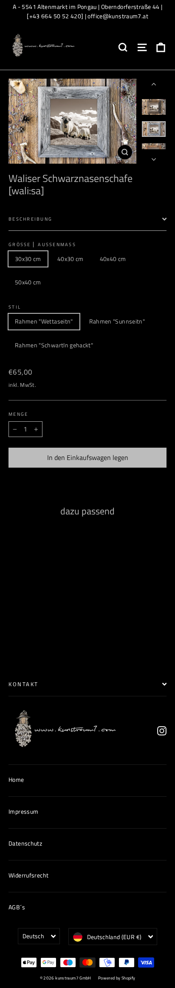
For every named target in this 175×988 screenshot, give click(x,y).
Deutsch (33, 935)
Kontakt (23, 684)
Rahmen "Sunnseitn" (117, 321)
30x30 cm (28, 258)
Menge (18, 414)
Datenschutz (25, 843)
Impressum (23, 811)
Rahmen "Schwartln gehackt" (54, 345)
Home (16, 779)
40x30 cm (70, 258)
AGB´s (16, 907)
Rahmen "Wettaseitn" (44, 321)
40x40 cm (113, 258)
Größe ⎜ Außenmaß (42, 244)
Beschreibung (30, 218)
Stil (14, 307)
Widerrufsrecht (28, 875)
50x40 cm (28, 282)
